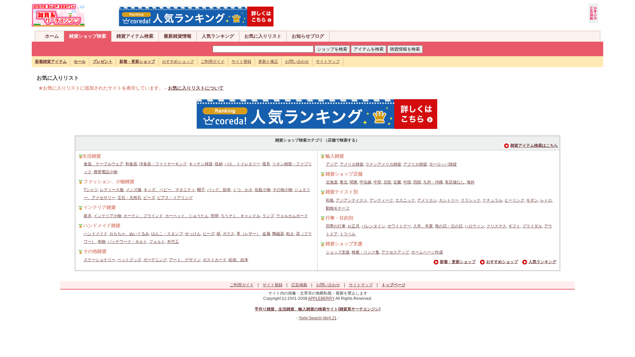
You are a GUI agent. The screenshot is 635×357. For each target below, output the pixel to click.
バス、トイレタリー (242, 164)
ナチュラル (492, 200)
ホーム (52, 36)
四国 (417, 182)
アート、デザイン (185, 260)
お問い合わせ (297, 61)
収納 (219, 164)
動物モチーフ (338, 208)
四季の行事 (336, 226)
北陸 (387, 182)
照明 (215, 216)
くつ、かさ (243, 189)
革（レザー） (248, 233)
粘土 (290, 233)
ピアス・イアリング (175, 197)
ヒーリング (514, 200)
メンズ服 (134, 189)
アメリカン (427, 200)
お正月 (354, 226)
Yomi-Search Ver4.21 (318, 318)
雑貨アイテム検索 (134, 36)
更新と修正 (268, 61)
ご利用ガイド (213, 61)
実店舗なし (455, 182)
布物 (102, 241)
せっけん (193, 233)
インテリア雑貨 (99, 207)
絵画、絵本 (238, 260)
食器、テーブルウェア (103, 164)
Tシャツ (91, 189)
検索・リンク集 (365, 252)
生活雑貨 (91, 156)
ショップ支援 (338, 252)
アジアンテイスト (351, 200)
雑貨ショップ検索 (87, 36)
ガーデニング (155, 260)
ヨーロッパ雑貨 (443, 164)
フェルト (157, 241)
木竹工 (173, 241)
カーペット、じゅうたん (187, 216)
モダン (532, 200)
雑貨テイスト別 (341, 191)
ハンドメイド (95, 233)
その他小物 (282, 189)
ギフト (514, 226)
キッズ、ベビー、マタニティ (169, 189)
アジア (332, 164)
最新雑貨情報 (177, 36)
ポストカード (215, 260)
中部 (377, 182)
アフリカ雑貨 (415, 164)
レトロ (546, 200)
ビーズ (149, 197)
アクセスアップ (395, 252)
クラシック (471, 200)
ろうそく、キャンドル (240, 216)
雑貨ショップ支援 (343, 243)
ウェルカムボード (292, 216)
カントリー (449, 200)
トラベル (348, 234)
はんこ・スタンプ (167, 233)
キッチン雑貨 (201, 164)
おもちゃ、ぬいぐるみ (129, 233)
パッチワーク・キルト (127, 241)
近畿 (397, 182)
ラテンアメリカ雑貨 (383, 164)
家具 (88, 216)
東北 (344, 182)
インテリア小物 (107, 216)
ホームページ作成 (427, 252)
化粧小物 (263, 189)
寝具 (266, 164)
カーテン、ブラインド (143, 216)
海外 (471, 182)
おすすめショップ (178, 61)
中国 (407, 182)
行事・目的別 (339, 217)
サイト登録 (241, 61)
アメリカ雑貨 (351, 164)
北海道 (332, 182)
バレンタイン (373, 226)
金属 (266, 233)
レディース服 (112, 189)
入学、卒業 (423, 226)
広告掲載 (299, 285)
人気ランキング (218, 36)
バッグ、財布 (219, 189)
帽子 (201, 189)
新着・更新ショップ (458, 261)
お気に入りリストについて (196, 88)
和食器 (131, 164)
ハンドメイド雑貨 (101, 225)
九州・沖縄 (433, 182)
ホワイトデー (399, 226)
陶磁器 (278, 233)
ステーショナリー (99, 260)
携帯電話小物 (105, 172)
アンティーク (381, 200)
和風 (330, 200)
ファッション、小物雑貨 (108, 181)
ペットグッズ (129, 260)
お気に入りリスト (262, 36)
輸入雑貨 (334, 156)
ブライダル (532, 226)
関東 (354, 182)
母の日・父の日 (449, 226)
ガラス (228, 233)
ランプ (268, 216)
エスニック (405, 200)
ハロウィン (475, 226)
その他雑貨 (94, 251)
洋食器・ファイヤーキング (163, 164)
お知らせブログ (308, 36)
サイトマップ (328, 61)
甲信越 (365, 182)
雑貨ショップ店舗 (343, 174)
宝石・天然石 (129, 197)
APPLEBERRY (321, 298)
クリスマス (496, 226)
